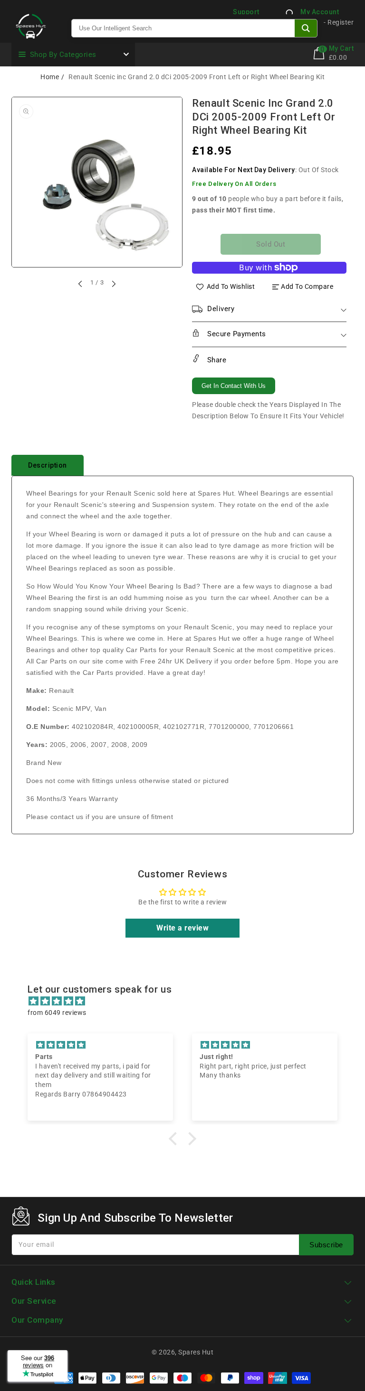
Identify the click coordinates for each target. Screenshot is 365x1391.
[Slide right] (113, 283)
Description (47, 465)
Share (215, 360)
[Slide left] (81, 283)
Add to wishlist (231, 286)
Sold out (270, 244)
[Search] (306, 28)
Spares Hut (195, 1352)
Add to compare (307, 286)
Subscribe (326, 1245)
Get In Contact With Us (234, 385)
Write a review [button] (182, 927)
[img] (187, 1001)
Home (49, 77)
